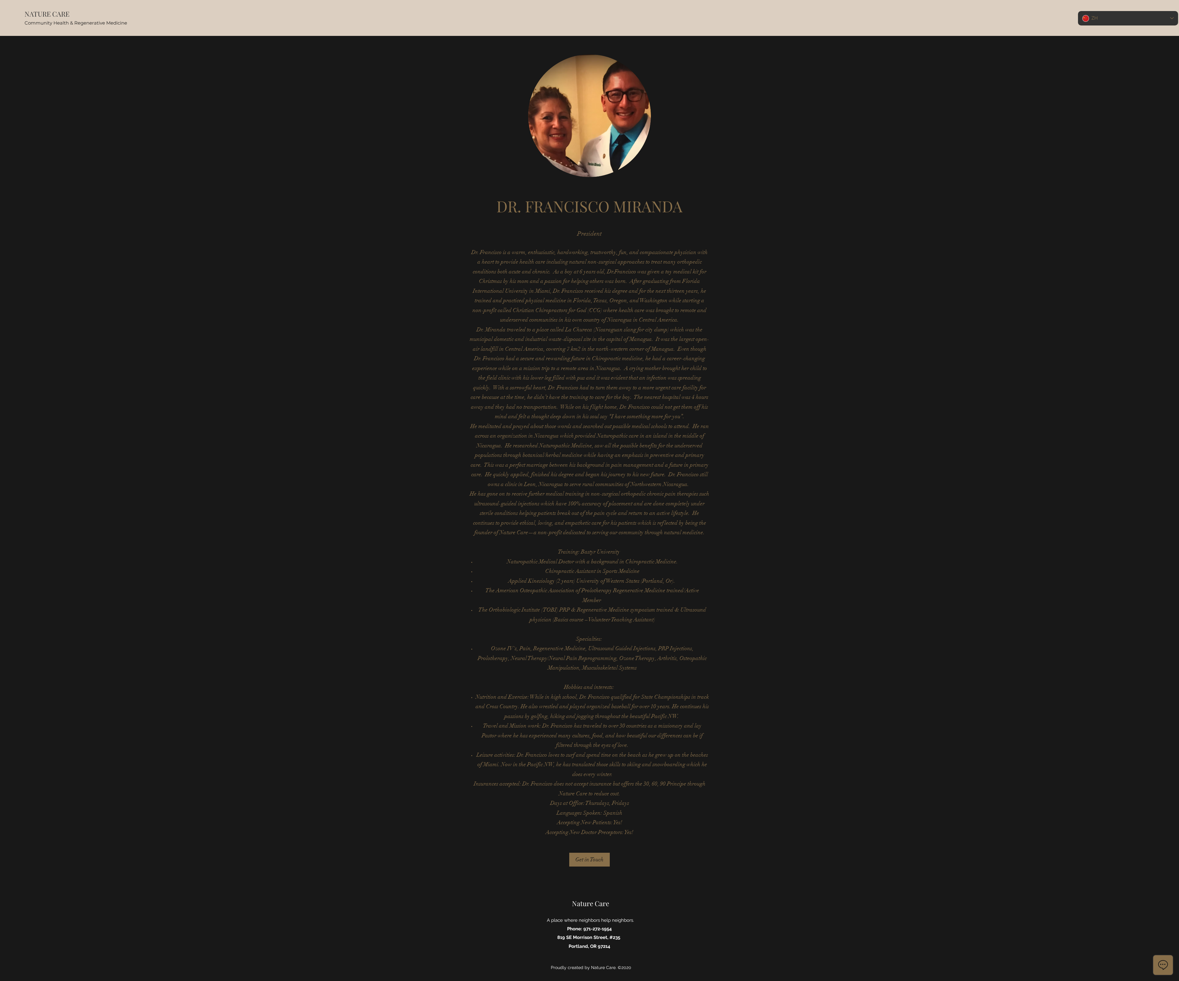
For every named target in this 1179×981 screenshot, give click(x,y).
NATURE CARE (47, 13)
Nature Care (590, 903)
